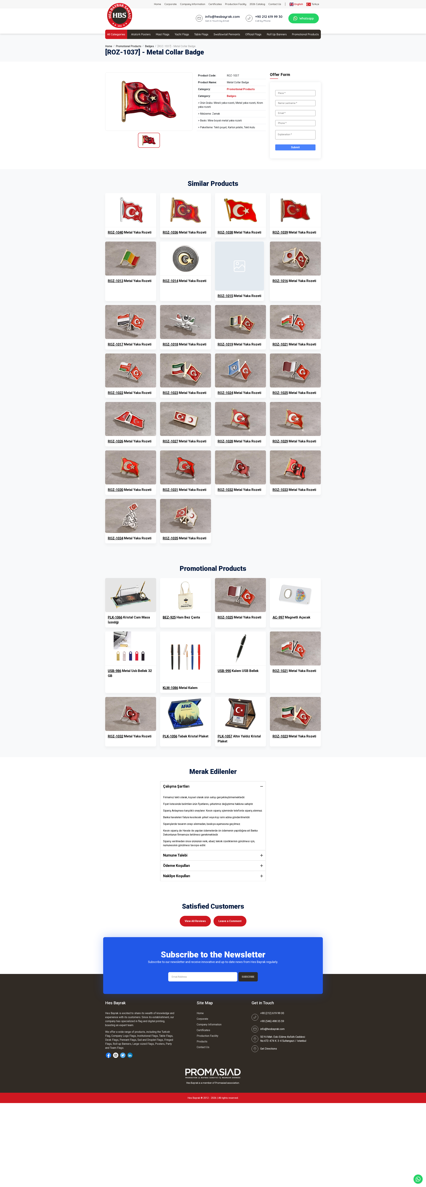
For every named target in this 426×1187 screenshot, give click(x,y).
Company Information (192, 4)
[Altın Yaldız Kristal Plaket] (240, 714)
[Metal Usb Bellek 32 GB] (130, 648)
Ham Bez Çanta (181, 617)
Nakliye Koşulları (176, 876)
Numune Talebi (175, 855)
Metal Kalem (180, 688)
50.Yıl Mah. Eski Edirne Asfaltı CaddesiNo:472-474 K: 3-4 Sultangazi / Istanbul (283, 1038)
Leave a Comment (229, 921)
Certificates (215, 4)
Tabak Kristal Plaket (185, 736)
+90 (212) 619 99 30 (272, 1013)
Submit (295, 147)
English (298, 4)
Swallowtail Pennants (227, 34)
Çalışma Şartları (176, 786)
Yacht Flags (182, 34)
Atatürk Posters (141, 34)
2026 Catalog (257, 4)
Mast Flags (162, 34)
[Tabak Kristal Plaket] (185, 714)
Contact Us (274, 4)
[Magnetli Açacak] (295, 595)
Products (202, 1041)
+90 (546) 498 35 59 (272, 1021)
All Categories (116, 34)
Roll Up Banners (277, 34)
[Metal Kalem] (185, 656)
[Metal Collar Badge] (149, 101)
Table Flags (201, 34)
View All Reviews (195, 921)
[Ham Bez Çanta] (185, 595)
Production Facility (235, 4)
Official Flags (253, 34)
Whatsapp (306, 18)
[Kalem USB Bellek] (240, 648)
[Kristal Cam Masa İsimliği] (130, 595)
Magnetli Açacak (291, 617)
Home (157, 4)
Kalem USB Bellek (238, 671)
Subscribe (248, 976)
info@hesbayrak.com (272, 1029)
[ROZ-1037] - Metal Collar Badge (177, 46)
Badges (149, 46)
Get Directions (268, 1048)
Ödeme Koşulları (176, 866)
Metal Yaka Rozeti (129, 232)
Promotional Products (305, 34)
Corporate (170, 4)
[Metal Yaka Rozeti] (130, 210)
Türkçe (315, 4)
